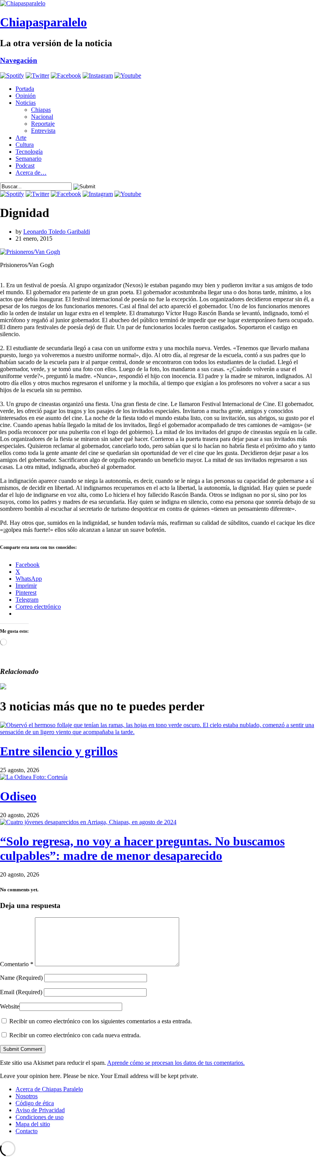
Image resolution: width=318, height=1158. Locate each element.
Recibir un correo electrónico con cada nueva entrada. (75, 1035)
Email (21, 992)
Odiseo (18, 796)
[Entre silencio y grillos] (159, 732)
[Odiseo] (33, 777)
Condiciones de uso (40, 1117)
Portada (25, 88)
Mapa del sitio (33, 1124)
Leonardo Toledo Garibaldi (56, 231)
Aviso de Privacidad (40, 1110)
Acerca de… (31, 172)
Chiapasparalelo (43, 22)
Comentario (16, 964)
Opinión (26, 95)
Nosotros (27, 1096)
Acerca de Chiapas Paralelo (49, 1089)
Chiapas (41, 109)
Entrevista (43, 130)
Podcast (25, 165)
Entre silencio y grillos (59, 751)
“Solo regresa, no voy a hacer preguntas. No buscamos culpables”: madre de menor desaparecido (142, 848)
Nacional (42, 116)
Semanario (28, 158)
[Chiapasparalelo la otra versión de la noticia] (159, 3)
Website (9, 1006)
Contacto (27, 1131)
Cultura (25, 144)
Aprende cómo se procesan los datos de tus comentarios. (176, 1062)
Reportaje (43, 123)
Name (21, 977)
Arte (21, 137)
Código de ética (35, 1103)
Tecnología (29, 151)
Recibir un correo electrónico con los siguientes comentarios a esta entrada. (100, 1021)
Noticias (26, 102)
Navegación (18, 60)
